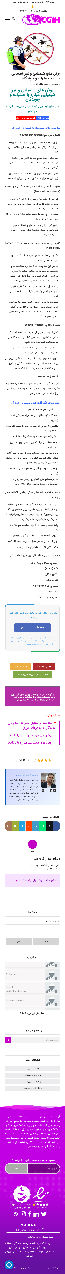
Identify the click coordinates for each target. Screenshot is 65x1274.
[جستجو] (15, 20)
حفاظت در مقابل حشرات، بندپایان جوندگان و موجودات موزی (32, 725)
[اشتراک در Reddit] (29, 826)
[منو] (8, 20)
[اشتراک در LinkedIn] (35, 826)
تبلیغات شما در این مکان (32, 1068)
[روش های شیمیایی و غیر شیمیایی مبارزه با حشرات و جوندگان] (32, 51)
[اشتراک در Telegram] (22, 826)
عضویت (19, 941)
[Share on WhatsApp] (42, 826)
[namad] (30, 1196)
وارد (29, 880)
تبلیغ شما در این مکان (32, 1075)
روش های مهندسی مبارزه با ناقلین (30, 742)
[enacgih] (38, 20)
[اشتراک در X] (49, 826)
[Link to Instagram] (8, 826)
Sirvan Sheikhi (36, 84)
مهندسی (54, 84)
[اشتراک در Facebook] (56, 826)
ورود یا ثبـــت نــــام (32, 627)
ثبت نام (20, 880)
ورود (46, 941)
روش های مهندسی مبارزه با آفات (31, 735)
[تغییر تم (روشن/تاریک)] (32, 7)
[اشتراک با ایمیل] (15, 826)
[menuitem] (50, 2)
